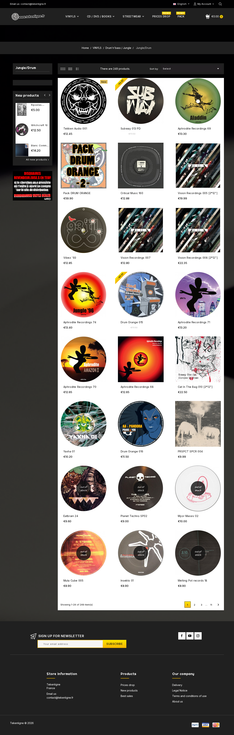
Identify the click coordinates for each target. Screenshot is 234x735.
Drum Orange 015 (132, 322)
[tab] (63, 69)
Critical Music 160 (132, 193)
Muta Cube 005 (73, 580)
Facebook (182, 636)
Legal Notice (179, 690)
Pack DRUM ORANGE (77, 193)
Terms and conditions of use (189, 696)
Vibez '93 (69, 257)
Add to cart (106, 78)
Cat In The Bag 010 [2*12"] (195, 386)
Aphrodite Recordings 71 (194, 322)
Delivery (177, 685)
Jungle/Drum (26, 68)
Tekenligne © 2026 (22, 723)
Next (218, 605)
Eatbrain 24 (70, 516)
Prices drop (128, 685)
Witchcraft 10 (39, 125)
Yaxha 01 (69, 451)
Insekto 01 (127, 580)
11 (211, 604)
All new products (38, 159)
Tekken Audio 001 (75, 128)
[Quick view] (106, 85)
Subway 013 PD (131, 128)
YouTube (190, 636)
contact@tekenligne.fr (60, 697)
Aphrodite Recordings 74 (79, 322)
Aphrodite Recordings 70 (80, 386)
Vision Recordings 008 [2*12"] (198, 257)
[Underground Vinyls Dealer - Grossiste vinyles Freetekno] (32, 185)
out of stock (106, 466)
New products (129, 690)
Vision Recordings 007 (136, 257)
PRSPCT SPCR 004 (190, 451)
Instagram (198, 636)
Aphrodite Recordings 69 (194, 128)
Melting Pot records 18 (192, 580)
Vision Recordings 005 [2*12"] (198, 193)
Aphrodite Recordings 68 (137, 386)
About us (177, 701)
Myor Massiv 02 (188, 516)
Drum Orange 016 (132, 451)
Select (191, 68)
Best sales (127, 696)
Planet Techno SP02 (134, 516)
